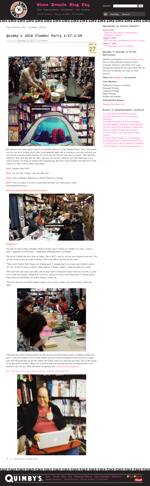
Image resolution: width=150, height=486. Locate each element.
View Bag (114, 14)
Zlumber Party (32, 458)
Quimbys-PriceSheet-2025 (114, 104)
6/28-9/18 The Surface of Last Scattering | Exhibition (120, 117)
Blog (74, 5)
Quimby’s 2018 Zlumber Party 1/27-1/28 (44, 36)
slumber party (19, 458)
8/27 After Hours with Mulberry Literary (120, 113)
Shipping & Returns (51, 9)
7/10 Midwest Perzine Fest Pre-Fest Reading (121, 121)
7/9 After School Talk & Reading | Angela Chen (123, 127)
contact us (118, 77)
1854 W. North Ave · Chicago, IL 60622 (53, 14)
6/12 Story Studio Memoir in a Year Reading (121, 137)
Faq (86, 5)
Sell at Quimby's (67, 9)
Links (77, 9)
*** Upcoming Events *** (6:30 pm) (119, 46)
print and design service (134, 59)
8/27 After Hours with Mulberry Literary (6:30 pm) (124, 40)
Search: (107, 6)
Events (58, 5)
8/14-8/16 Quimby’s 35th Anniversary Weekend (123, 124)
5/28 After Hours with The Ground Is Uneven (122, 146)
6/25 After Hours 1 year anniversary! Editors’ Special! (122, 133)
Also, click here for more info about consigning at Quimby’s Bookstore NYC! (37, 371)
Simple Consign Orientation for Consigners (121, 129)
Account (126, 14)
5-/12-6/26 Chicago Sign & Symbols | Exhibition (123, 143)
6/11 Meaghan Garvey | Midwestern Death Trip (122, 140)
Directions (85, 9)
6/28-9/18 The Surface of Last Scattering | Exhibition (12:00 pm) (120, 33)
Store (42, 5)
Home (39, 9)
